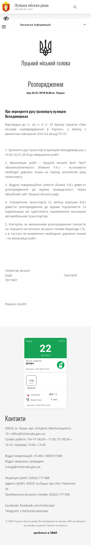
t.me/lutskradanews (34, 511)
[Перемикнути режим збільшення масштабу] (6, 19)
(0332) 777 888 (39, 478)
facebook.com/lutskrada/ (37, 505)
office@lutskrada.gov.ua (28, 434)
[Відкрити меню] (4, 27)
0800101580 (53, 456)
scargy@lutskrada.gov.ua (22, 467)
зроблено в (41, 533)
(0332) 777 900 (59, 494)
